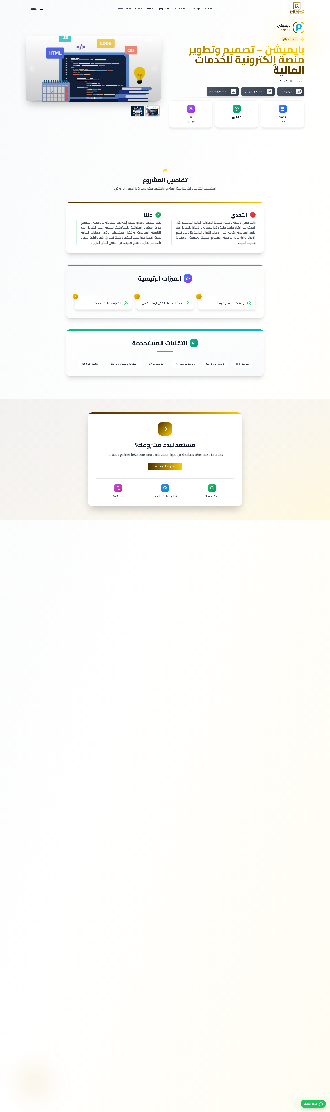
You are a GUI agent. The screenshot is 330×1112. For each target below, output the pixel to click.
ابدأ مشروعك (165, 466)
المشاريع (164, 8)
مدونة (138, 8)
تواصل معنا (124, 8)
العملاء (150, 8)
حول (198, 8)
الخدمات (182, 8)
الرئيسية (209, 8)
